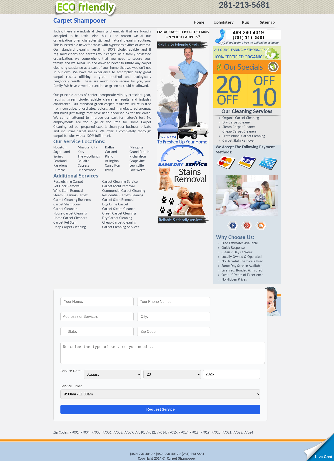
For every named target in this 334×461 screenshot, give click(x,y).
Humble (59, 170)
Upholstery (223, 22)
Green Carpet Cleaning (119, 213)
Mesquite (136, 147)
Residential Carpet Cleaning (122, 195)
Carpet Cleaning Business (72, 200)
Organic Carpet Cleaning (240, 118)
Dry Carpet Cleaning (117, 218)
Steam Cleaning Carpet (70, 195)
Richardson (138, 156)
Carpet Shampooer (67, 204)
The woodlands (89, 156)
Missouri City (87, 147)
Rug (244, 22)
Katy (81, 152)
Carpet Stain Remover (238, 141)
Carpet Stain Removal (118, 200)
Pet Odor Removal (66, 186)
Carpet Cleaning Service (120, 182)
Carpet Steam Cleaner (118, 209)
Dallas (109, 147)
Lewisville (137, 166)
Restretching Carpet (68, 182)
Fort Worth (137, 170)
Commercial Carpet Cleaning (123, 191)
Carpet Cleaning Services (120, 227)
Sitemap (267, 22)
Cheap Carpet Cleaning (119, 222)
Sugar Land (61, 152)
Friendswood (87, 170)
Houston (60, 147)
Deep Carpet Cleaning (69, 227)
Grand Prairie (140, 152)
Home (199, 22)
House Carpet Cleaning (70, 213)
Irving (109, 170)
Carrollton (112, 166)
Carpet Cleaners (65, 209)
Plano (109, 156)
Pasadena (60, 166)
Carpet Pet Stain (65, 222)
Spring (58, 156)
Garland (111, 152)
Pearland (60, 161)
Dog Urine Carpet (115, 204)
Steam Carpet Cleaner (238, 127)
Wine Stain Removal (68, 191)
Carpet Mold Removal (118, 186)
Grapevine (137, 161)
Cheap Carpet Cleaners (239, 131)
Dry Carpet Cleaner (236, 122)
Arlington (112, 161)
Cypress (83, 166)
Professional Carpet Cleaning (243, 136)
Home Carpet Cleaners (70, 218)
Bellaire (83, 161)
